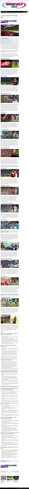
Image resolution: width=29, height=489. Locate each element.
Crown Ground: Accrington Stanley (6, 40)
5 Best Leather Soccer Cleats (9, 13)
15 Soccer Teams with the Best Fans (11, 51)
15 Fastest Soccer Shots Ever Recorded (7, 41)
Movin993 (21, 488)
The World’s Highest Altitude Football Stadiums (3, 482)
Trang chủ (2, 11)
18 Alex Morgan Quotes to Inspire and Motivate (8, 43)
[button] (1, 0)
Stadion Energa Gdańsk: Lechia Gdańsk (7, 42)
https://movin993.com (7, 460)
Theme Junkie (26, 488)
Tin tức (6, 11)
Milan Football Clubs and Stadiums (6, 39)
